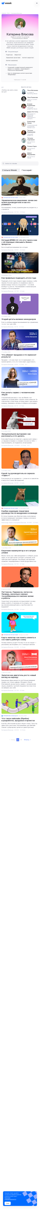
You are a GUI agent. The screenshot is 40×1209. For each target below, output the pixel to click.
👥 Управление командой (9, 715)
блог (8, 13)
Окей (7, 1203)
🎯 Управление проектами (9, 197)
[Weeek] (5, 3)
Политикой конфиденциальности (10, 1198)
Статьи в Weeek (10, 170)
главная (3, 13)
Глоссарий (27, 170)
